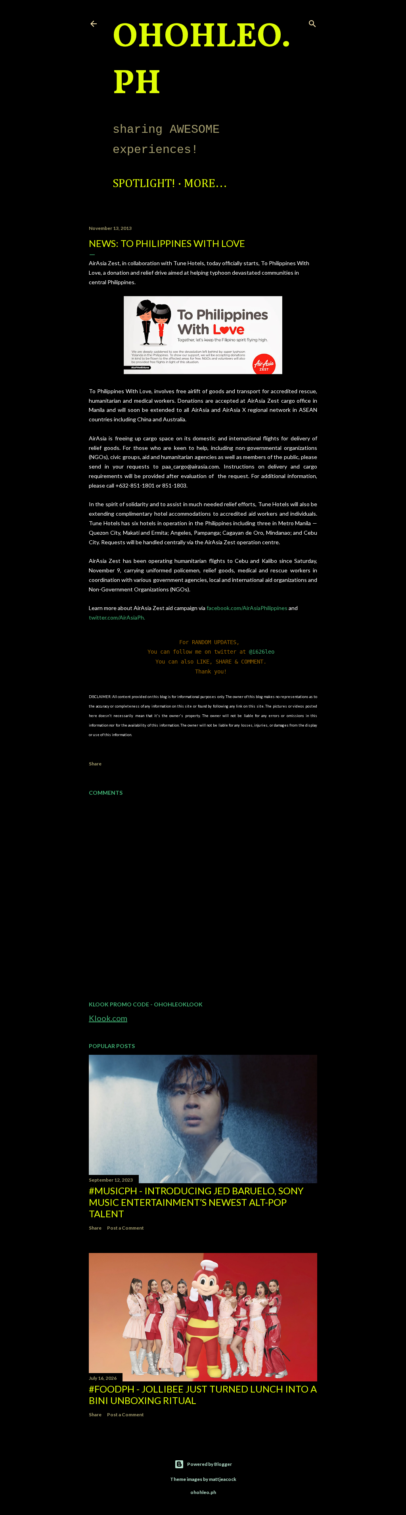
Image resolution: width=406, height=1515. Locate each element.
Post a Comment (125, 1228)
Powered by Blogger (209, 1464)
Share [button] (95, 764)
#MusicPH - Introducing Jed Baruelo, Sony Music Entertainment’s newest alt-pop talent (196, 1202)
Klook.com (108, 1018)
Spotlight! (144, 184)
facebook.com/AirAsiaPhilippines (246, 607)
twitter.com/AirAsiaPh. (117, 617)
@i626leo (261, 651)
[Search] (312, 22)
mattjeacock (222, 1479)
